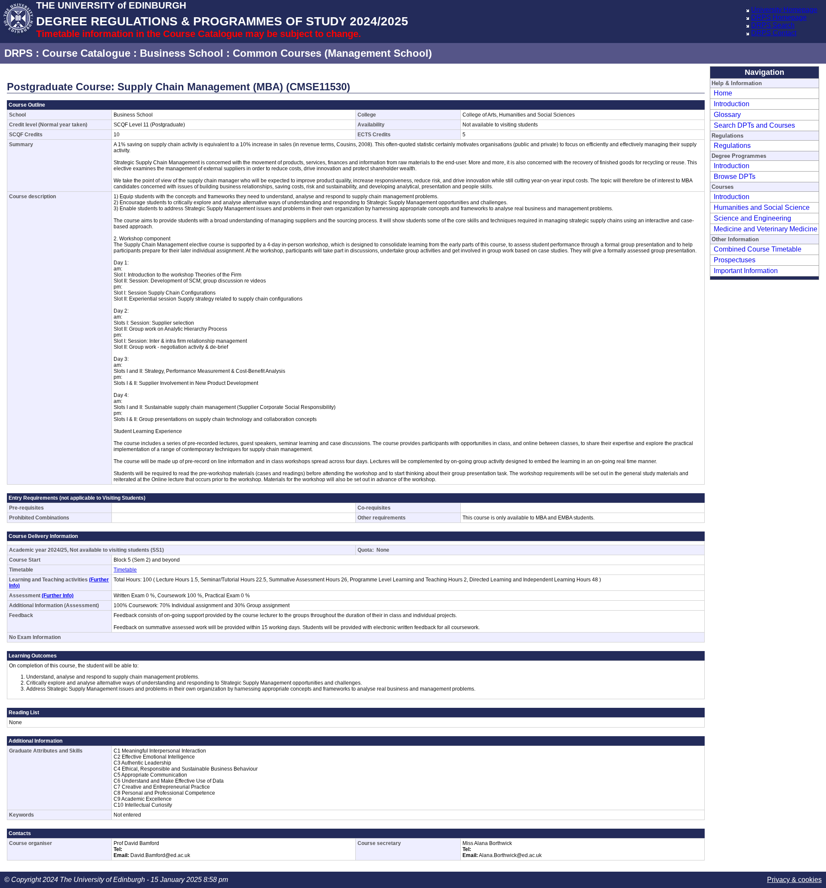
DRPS (18, 53)
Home (723, 93)
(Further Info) (58, 596)
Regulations (732, 145)
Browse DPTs (734, 176)
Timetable (125, 570)
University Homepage (784, 9)
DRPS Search (773, 25)
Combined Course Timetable (757, 249)
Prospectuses (734, 260)
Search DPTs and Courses (754, 125)
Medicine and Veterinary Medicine (765, 229)
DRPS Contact (773, 33)
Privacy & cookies (794, 879)
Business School (181, 53)
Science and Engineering (752, 218)
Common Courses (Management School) (332, 53)
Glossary (727, 114)
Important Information (746, 270)
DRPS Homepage (779, 17)
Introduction (731, 104)
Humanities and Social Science (762, 207)
